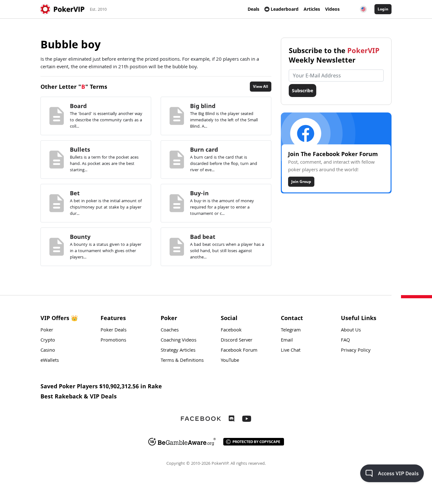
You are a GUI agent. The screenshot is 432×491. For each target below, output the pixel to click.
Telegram (291, 330)
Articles (312, 9)
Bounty (80, 236)
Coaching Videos (178, 340)
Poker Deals (114, 330)
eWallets (49, 361)
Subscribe (302, 91)
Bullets (80, 149)
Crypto (47, 340)
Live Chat (290, 351)
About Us (351, 330)
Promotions (113, 340)
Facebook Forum (239, 351)
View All (260, 86)
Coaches (170, 330)
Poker (46, 330)
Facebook (231, 330)
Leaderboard (285, 9)
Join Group (301, 181)
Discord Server (236, 340)
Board (78, 106)
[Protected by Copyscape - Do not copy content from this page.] (253, 442)
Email (287, 340)
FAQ (345, 340)
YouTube (230, 361)
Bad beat (202, 236)
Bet (75, 193)
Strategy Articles (178, 351)
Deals (253, 9)
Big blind (202, 106)
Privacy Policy (356, 351)
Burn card (204, 149)
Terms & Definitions (182, 361)
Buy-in (199, 193)
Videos (332, 9)
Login (383, 9)
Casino (47, 351)
